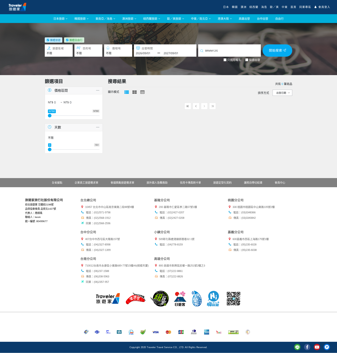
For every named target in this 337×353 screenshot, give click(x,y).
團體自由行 (75, 40)
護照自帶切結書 (253, 182)
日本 (226, 6)
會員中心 (280, 182)
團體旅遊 (55, 40)
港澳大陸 (224, 18)
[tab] (127, 92)
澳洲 (244, 6)
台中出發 (262, 18)
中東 (285, 6)
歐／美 (274, 6)
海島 (264, 6)
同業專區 (305, 6)
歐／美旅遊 (174, 18)
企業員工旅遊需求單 (86, 182)
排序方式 (263, 93)
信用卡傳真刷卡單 (190, 182)
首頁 (293, 6)
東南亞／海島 (104, 18)
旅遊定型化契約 (222, 182)
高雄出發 (244, 18)
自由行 (279, 18)
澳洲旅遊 (128, 18)
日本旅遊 (59, 18)
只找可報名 (234, 60)
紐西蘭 (253, 6)
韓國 (235, 6)
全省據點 (57, 182)
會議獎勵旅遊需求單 (122, 182)
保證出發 (254, 60)
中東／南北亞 (200, 18)
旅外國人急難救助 (157, 182)
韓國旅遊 (80, 18)
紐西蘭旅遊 (150, 18)
